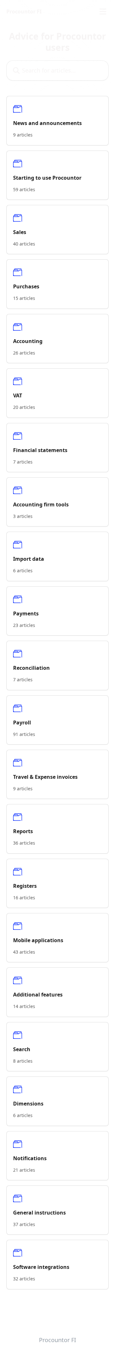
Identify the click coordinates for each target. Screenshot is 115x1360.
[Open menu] (103, 11)
